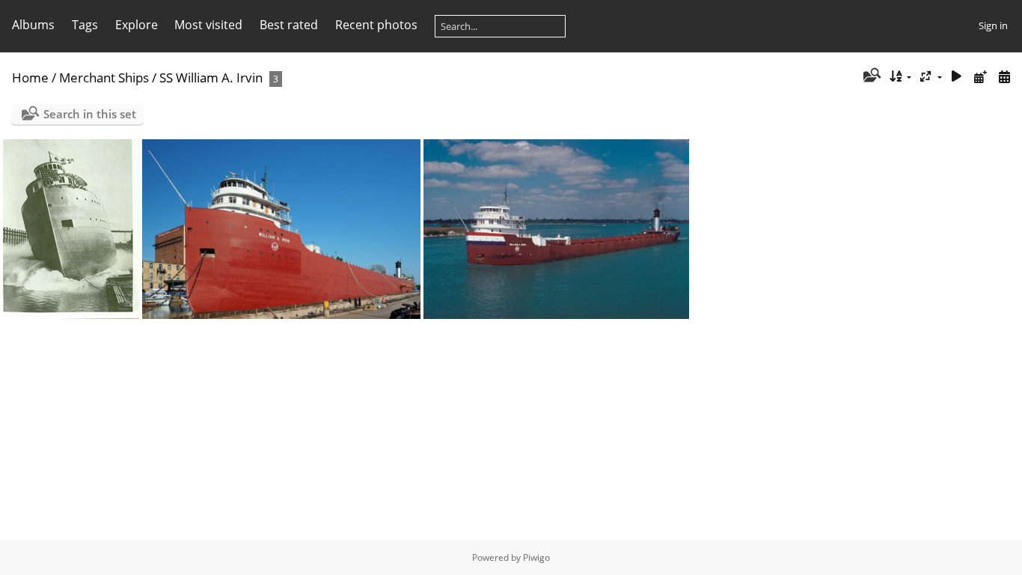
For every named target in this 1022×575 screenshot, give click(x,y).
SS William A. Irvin (211, 77)
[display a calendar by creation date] (1004, 76)
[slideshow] (957, 76)
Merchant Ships (104, 77)
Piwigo (536, 557)
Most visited (208, 24)
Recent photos (376, 24)
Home (30, 77)
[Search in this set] (870, 76)
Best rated (289, 24)
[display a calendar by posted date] (980, 76)
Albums (33, 24)
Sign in (993, 25)
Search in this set (89, 113)
